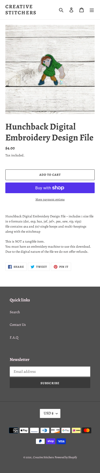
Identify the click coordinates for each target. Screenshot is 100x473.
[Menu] (92, 10)
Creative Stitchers (20, 10)
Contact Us (18, 324)
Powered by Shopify (66, 457)
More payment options (50, 199)
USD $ (48, 413)
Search (15, 312)
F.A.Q (14, 337)
